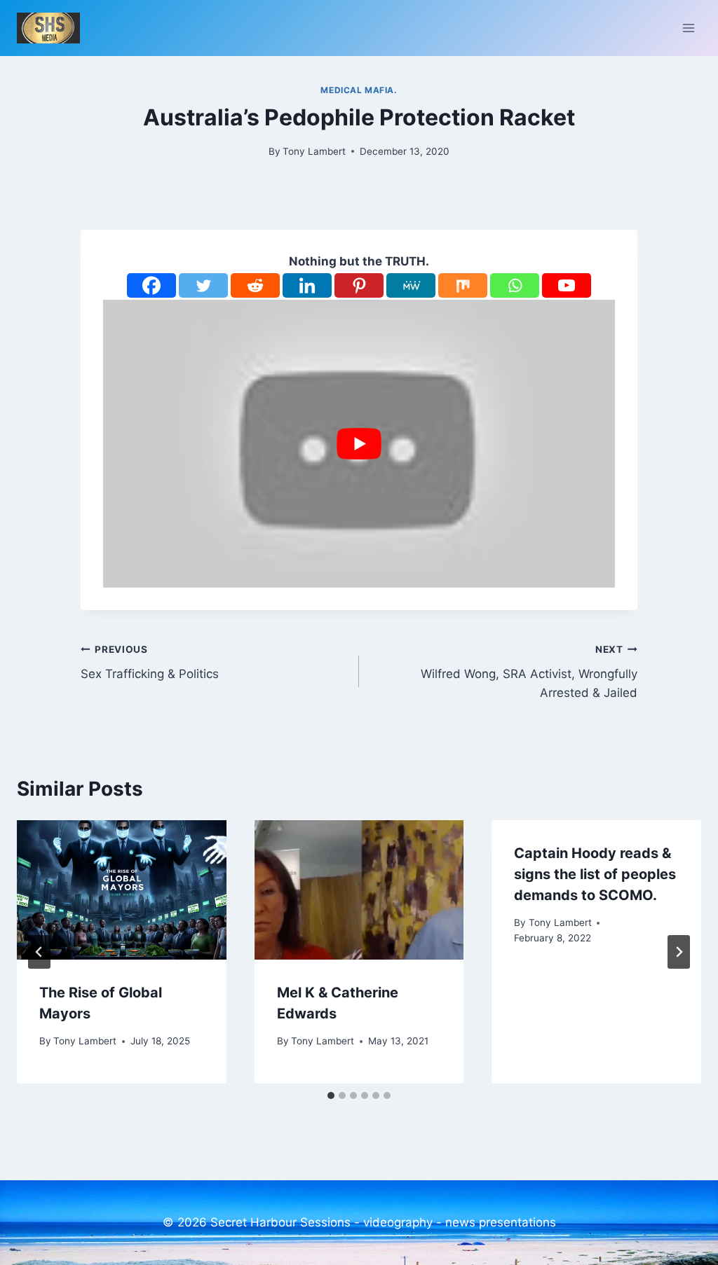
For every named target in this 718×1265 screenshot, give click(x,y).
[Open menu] (688, 28)
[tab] (330, 1095)
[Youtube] (566, 285)
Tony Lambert (314, 151)
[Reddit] (255, 285)
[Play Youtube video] (359, 444)
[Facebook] (151, 285)
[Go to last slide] (39, 952)
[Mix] (462, 285)
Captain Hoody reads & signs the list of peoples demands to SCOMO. (595, 874)
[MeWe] (410, 285)
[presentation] (121, 890)
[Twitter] (203, 285)
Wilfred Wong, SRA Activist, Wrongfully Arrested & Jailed (529, 672)
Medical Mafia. (358, 90)
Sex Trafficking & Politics (150, 662)
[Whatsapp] (514, 285)
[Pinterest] (359, 285)
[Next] (679, 952)
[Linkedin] (307, 285)
